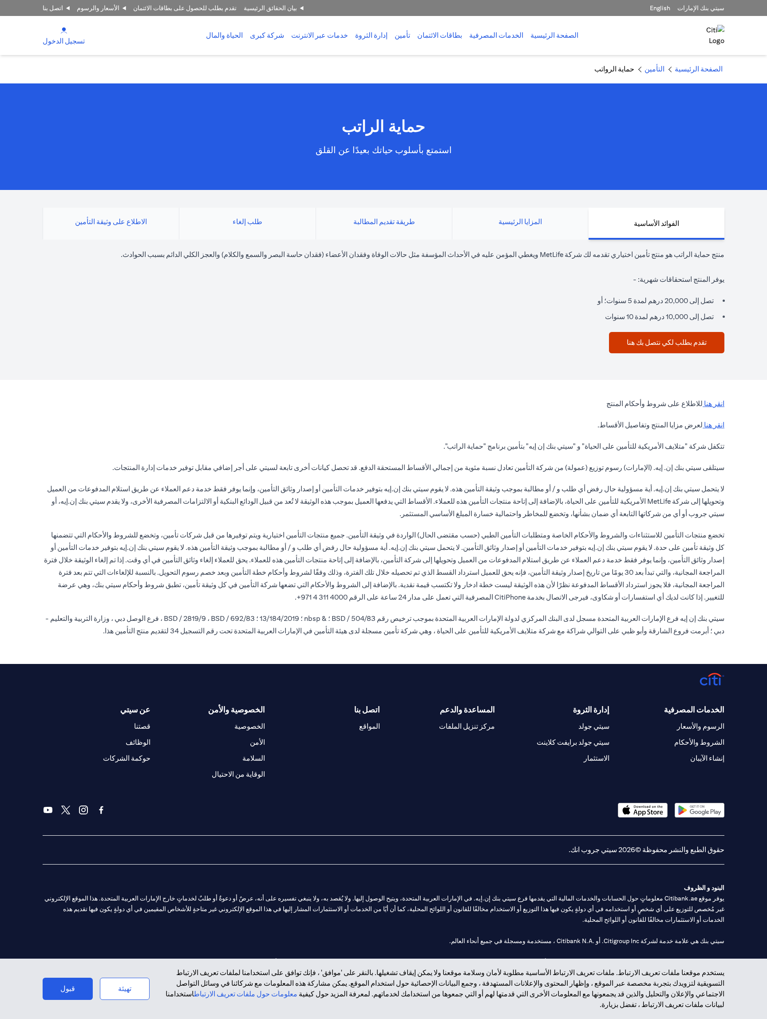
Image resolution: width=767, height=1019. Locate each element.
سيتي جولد (593, 726)
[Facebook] (101, 810)
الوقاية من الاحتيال (238, 774)
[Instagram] (83, 810)
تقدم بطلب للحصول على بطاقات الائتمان (185, 8)
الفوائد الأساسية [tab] (656, 223)
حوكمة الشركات (126, 758)
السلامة (253, 758)
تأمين (402, 35)
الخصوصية (249, 726)
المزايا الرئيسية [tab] (520, 221)
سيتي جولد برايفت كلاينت (573, 742)
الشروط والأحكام (699, 742)
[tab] (496, 35)
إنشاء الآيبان (707, 758)
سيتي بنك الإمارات (700, 8)
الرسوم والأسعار (700, 726)
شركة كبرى (267, 35)
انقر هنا (713, 403)
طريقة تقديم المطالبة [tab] (384, 221)
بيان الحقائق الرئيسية (270, 8)
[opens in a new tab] (699, 810)
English (660, 8)
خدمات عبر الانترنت (319, 35)
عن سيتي (135, 709)
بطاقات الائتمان (439, 35)
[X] (65, 810)
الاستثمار (596, 758)
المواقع (369, 726)
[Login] (64, 30)
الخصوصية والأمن (236, 709)
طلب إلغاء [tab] (247, 221)
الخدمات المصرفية (496, 35)
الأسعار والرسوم (98, 8)
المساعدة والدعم (467, 709)
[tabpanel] (383, 301)
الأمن (257, 742)
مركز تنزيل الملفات (467, 726)
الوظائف (138, 742)
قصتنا (142, 726)
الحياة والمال (224, 35)
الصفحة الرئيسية (554, 35)
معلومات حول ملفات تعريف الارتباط (245, 994)
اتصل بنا (53, 8)
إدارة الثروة (371, 35)
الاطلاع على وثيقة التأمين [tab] (111, 221)
